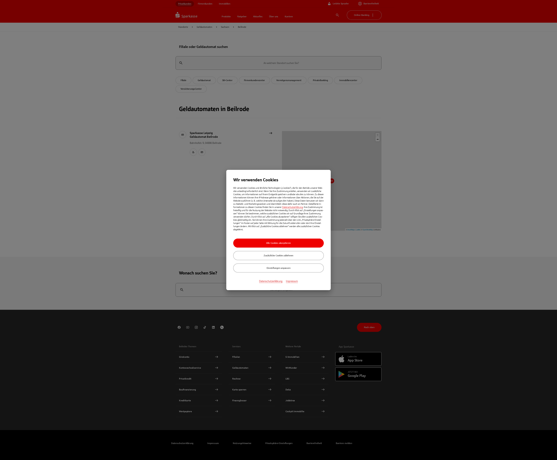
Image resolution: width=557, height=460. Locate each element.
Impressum (292, 281)
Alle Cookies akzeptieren (278, 243)
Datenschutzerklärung (292, 207)
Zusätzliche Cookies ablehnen (278, 255)
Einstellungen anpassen (279, 268)
